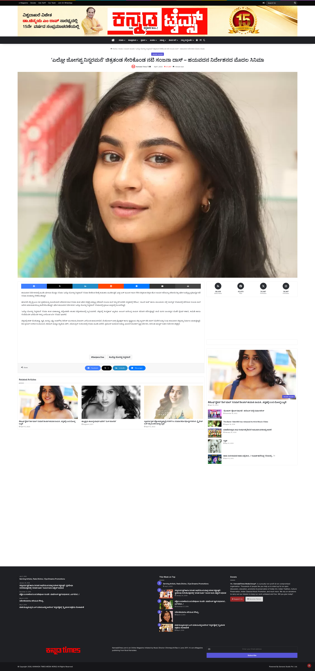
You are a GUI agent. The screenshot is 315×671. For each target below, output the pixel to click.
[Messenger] (137, 286)
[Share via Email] (162, 286)
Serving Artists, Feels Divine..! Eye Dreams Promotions (186, 584)
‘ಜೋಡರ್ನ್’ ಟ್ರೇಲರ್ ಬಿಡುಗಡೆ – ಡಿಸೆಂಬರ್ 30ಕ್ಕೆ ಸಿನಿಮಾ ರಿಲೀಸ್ (243, 411)
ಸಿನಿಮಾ (121, 40)
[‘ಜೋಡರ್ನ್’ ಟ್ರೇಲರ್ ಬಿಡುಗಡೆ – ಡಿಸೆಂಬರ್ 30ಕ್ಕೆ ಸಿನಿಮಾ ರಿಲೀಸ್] (214, 414)
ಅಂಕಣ (152, 40)
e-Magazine (23, 3)
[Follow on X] (148, 67)
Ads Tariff (42, 3)
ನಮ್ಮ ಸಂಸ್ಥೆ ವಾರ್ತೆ (186, 40)
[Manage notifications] (309, 666)
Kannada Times (141, 67)
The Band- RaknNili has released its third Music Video (245, 422)
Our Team (52, 3)
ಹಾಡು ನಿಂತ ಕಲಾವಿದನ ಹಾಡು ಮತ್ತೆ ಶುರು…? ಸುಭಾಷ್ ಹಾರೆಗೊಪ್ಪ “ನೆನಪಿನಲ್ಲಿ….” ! (249, 456)
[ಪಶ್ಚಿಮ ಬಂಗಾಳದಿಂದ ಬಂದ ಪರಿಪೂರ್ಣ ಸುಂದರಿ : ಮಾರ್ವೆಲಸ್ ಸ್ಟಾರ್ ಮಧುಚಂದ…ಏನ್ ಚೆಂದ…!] (166, 604)
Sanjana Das (98, 357)
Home (114, 49)
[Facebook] (34, 286)
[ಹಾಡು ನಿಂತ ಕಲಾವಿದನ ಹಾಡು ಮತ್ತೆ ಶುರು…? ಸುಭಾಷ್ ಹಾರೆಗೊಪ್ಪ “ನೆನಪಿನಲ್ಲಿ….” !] (214, 459)
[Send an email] (150, 67)
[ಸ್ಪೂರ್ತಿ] (214, 446)
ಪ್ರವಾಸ (143, 40)
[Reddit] (111, 286)
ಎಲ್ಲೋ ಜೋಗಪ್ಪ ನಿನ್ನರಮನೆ (120, 357)
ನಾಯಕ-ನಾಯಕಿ (129, 49)
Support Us (238, 599)
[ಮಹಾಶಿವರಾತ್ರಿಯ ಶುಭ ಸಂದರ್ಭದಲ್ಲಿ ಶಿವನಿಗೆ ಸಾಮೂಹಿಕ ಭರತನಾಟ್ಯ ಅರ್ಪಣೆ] (214, 433)
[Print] (188, 286)
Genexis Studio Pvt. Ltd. (288, 667)
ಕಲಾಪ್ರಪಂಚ (132, 40)
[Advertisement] (111, 344)
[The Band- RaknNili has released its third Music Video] (214, 423)
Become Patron (255, 599)
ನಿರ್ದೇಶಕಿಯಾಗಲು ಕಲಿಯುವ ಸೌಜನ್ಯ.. (187, 612)
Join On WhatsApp (65, 3)
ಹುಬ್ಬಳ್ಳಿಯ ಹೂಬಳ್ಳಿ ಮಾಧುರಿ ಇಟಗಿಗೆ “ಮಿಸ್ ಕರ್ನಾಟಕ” (99, 421)
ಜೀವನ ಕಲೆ (172, 40)
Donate (33, 3)
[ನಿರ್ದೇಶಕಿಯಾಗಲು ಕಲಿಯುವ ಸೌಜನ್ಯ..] (166, 616)
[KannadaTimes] (157, 21)
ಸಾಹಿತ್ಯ (162, 40)
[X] (60, 286)
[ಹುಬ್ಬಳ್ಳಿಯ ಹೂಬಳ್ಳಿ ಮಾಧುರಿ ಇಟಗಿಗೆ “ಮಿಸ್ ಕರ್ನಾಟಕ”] (111, 402)
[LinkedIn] (85, 286)
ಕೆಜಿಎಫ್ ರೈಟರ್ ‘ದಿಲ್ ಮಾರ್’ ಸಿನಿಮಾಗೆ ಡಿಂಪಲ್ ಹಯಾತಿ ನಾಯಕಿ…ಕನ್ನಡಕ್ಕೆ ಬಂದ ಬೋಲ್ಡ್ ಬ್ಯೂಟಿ (247, 402)
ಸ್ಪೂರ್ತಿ (225, 441)
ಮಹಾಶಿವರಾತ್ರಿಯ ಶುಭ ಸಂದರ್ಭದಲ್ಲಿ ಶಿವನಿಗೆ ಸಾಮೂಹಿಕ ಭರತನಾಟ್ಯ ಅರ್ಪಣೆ (247, 430)
